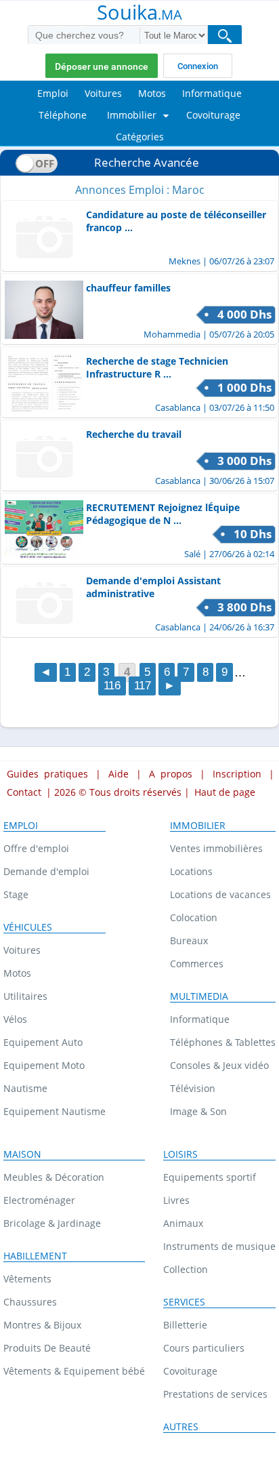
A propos (170, 773)
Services (184, 1302)
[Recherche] (225, 35)
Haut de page (224, 792)
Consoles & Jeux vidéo (219, 1065)
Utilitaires (25, 996)
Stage (15, 894)
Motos (17, 973)
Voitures (22, 950)
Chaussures (30, 1301)
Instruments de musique (219, 1246)
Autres (180, 1427)
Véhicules (27, 927)
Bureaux (189, 940)
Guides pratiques (47, 773)
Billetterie (185, 1324)
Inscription (237, 773)
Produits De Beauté (47, 1347)
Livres (176, 1200)
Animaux (183, 1223)
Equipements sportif (209, 1177)
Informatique (200, 1019)
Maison (22, 1154)
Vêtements (27, 1278)
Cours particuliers (203, 1347)
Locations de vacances (220, 894)
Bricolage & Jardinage (52, 1223)
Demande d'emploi (46, 871)
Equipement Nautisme (54, 1111)
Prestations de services (215, 1394)
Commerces (196, 963)
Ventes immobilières (216, 848)
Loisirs (180, 1154)
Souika (139, 13)
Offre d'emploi (36, 848)
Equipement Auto (43, 1042)
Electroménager (39, 1200)
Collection (185, 1269)
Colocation (193, 917)
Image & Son (198, 1111)
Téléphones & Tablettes (223, 1042)
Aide (118, 773)
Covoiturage (190, 1370)
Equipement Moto (44, 1065)
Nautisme (25, 1088)
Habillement (35, 1256)
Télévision (192, 1088)
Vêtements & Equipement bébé (74, 1370)
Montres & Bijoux (42, 1324)
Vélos (15, 1019)
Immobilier (198, 825)
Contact (24, 792)
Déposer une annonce (101, 66)
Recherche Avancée (146, 162)
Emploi (20, 825)
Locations (191, 871)
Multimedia (199, 996)
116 (112, 686)
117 (142, 686)
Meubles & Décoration (53, 1177)
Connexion (197, 66)
